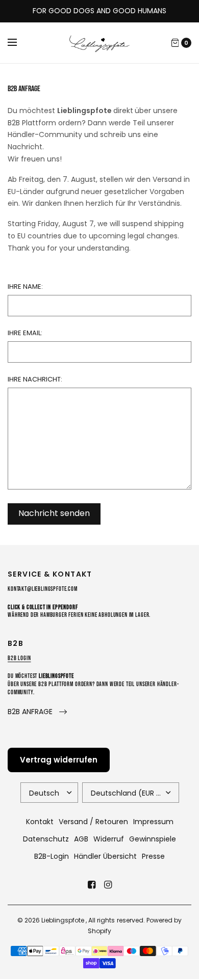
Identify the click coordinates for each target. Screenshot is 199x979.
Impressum (153, 822)
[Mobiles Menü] (19, 43)
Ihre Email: (25, 333)
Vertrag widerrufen (58, 759)
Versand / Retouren (93, 822)
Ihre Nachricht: (35, 379)
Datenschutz (46, 839)
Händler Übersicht (105, 856)
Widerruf (108, 839)
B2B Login (19, 658)
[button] (37, 711)
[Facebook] (91, 884)
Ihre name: (25, 286)
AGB (81, 839)
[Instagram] (107, 884)
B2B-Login (51, 856)
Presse (153, 856)
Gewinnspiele (152, 839)
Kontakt (40, 822)
